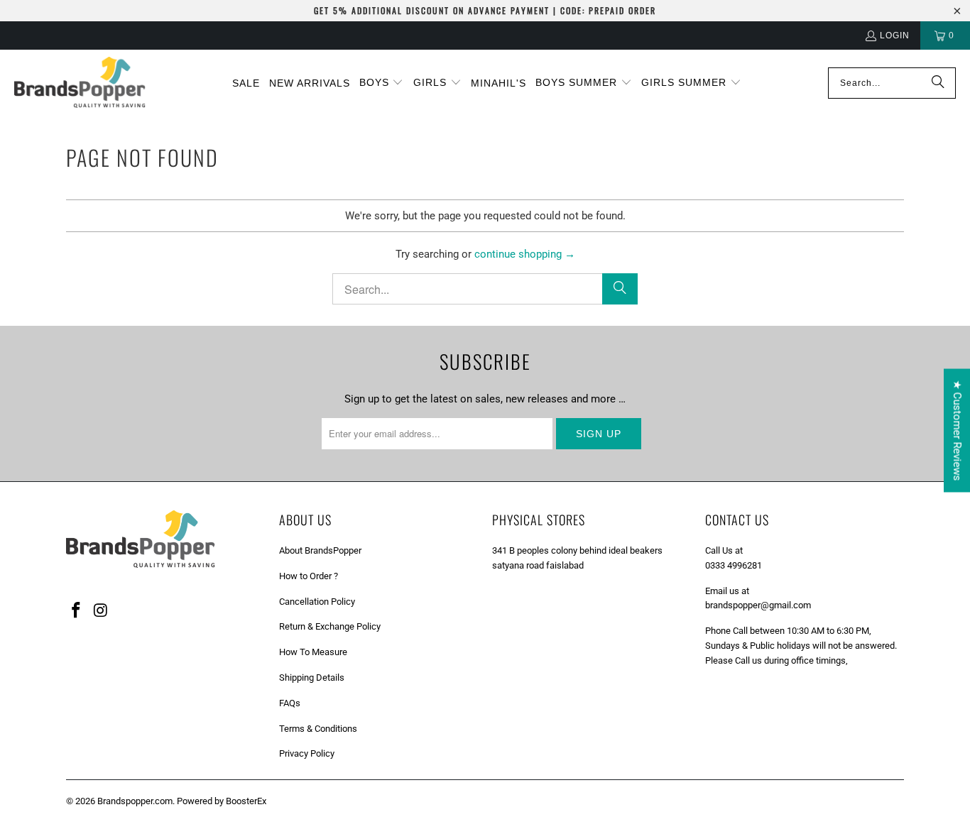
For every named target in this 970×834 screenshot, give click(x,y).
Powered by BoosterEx (221, 801)
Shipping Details (311, 677)
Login (895, 35)
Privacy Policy (306, 753)
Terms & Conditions (318, 728)
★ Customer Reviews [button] (957, 430)
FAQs (289, 703)
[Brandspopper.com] (80, 83)
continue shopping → (524, 254)
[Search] (938, 83)
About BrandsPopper (320, 550)
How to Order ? (308, 576)
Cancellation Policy (317, 601)
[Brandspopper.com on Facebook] (76, 611)
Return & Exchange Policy (330, 626)
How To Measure (313, 652)
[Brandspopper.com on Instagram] (101, 611)
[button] (381, 83)
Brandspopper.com (135, 801)
